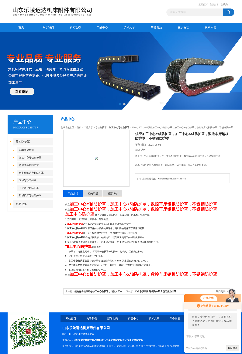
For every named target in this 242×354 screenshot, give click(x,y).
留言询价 (112, 193)
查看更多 (21, 204)
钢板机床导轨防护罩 (30, 195)
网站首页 (71, 318)
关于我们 (48, 27)
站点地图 (140, 346)
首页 (21, 27)
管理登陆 (174, 346)
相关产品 (93, 193)
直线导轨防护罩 (27, 180)
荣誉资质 (156, 27)
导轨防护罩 (23, 141)
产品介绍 (73, 193)
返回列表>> (222, 291)
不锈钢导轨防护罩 (29, 187)
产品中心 (102, 27)
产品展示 (88, 127)
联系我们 (225, 4)
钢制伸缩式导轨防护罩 (31, 172)
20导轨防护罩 (26, 150)
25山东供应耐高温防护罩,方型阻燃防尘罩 (155, 291)
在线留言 (214, 4)
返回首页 (203, 4)
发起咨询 (232, 348)
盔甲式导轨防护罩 (29, 165)
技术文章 (129, 27)
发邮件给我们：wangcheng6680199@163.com (163, 178)
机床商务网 (163, 346)
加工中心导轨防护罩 (30, 157)
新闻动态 (75, 27)
